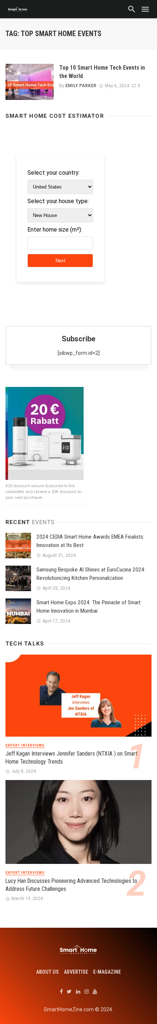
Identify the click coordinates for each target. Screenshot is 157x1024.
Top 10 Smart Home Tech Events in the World (102, 71)
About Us (47, 972)
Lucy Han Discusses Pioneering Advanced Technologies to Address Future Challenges (71, 884)
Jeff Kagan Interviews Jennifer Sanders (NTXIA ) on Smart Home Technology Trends (71, 757)
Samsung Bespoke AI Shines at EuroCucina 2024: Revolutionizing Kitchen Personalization (91, 573)
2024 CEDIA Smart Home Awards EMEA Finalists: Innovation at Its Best (90, 541)
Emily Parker (80, 85)
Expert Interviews (25, 745)
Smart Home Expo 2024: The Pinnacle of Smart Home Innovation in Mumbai (89, 606)
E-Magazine (107, 972)
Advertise (76, 972)
